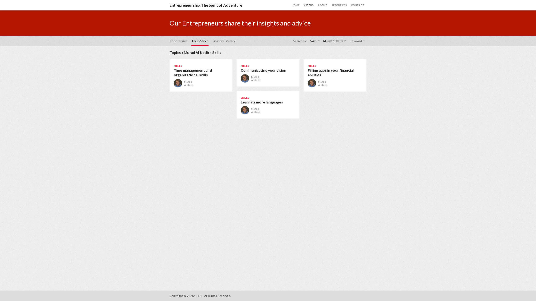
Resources (339, 5)
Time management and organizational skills (193, 72)
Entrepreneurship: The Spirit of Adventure (206, 5)
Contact (357, 5)
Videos (308, 5)
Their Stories (178, 41)
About (322, 5)
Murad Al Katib (333, 41)
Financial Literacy (224, 41)
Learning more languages (262, 102)
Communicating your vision (263, 70)
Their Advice (200, 41)
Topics (175, 52)
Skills (313, 41)
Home (296, 5)
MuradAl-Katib (188, 83)
